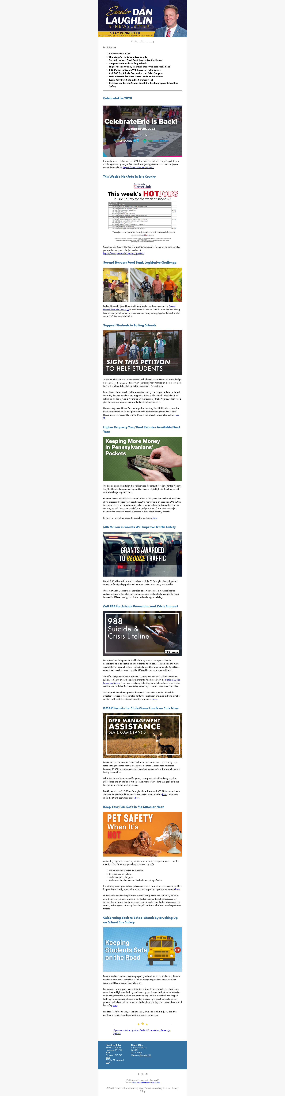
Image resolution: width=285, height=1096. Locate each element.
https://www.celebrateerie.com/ (138, 167)
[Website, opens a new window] (146, 1075)
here (154, 517)
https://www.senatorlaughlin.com (154, 1088)
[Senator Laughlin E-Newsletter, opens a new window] (142, 18)
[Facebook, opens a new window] (139, 1075)
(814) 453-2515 (145, 1055)
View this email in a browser (141, 41)
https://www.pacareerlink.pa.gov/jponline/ (123, 253)
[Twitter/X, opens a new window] (143, 1075)
